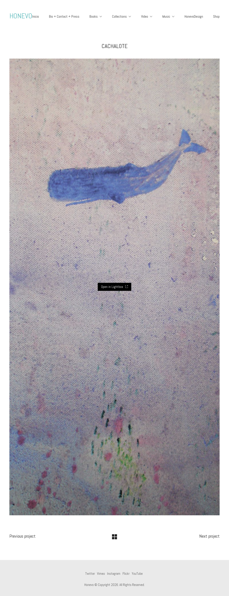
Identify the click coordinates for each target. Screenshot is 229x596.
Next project (209, 536)
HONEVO (20, 15)
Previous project (22, 536)
